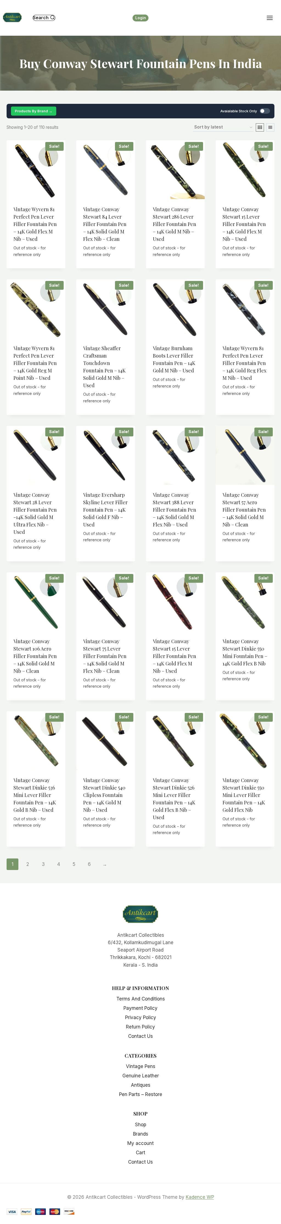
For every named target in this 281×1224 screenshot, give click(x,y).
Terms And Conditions (140, 999)
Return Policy (140, 1027)
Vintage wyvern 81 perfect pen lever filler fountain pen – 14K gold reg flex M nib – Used (244, 363)
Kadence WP (200, 1197)
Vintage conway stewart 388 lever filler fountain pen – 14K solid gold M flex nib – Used (174, 510)
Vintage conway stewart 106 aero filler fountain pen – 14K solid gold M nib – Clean (35, 656)
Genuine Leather (140, 1075)
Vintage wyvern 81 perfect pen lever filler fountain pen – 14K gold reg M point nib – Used (35, 363)
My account (140, 1143)
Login (140, 18)
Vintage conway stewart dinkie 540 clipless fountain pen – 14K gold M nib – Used (104, 795)
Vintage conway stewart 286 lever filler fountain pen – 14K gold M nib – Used (174, 224)
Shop (140, 1124)
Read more (36, 408)
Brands (140, 1134)
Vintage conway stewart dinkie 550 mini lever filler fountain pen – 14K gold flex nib (244, 795)
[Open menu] (272, 18)
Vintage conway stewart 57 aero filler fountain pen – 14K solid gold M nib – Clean (244, 510)
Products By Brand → (33, 111)
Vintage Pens (140, 1066)
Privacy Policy (140, 1017)
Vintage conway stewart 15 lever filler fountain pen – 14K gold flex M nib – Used (244, 224)
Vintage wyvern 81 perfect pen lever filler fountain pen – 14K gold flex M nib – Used (35, 224)
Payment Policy (140, 1008)
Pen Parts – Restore (140, 1094)
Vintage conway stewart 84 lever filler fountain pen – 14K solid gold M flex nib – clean (105, 224)
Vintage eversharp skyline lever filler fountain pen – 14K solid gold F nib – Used (105, 510)
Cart (140, 1152)
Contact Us (140, 1036)
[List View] (270, 127)
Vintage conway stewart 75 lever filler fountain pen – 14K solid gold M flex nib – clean (105, 656)
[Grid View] (260, 127)
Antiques (140, 1085)
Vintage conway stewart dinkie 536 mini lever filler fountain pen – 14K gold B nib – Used (34, 795)
